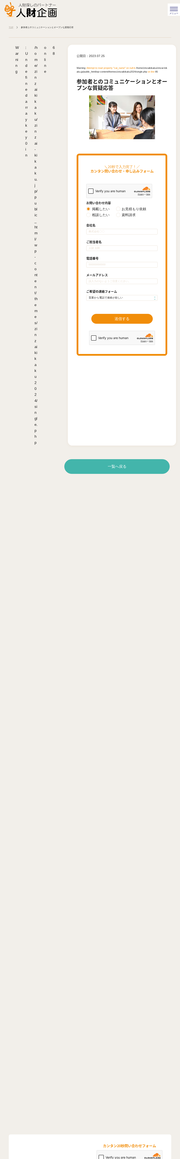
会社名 (90, 225)
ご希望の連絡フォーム (101, 291)
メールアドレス (97, 275)
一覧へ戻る (117, 466)
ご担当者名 (94, 242)
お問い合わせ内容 (98, 203)
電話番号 (92, 258)
